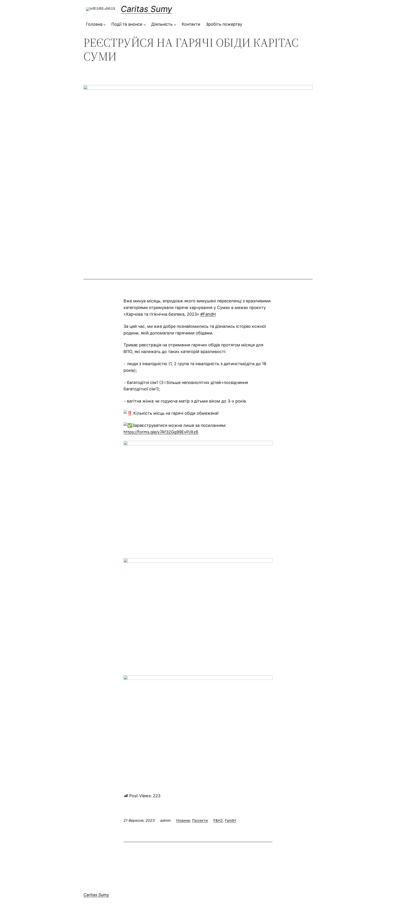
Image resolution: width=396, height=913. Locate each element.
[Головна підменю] (104, 24)
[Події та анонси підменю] (144, 24)
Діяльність (162, 24)
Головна (94, 24)
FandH (230, 820)
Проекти (200, 820)
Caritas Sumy (146, 9)
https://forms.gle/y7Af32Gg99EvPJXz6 (161, 432)
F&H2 (218, 820)
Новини (183, 820)
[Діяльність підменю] (175, 24)
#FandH (208, 314)
